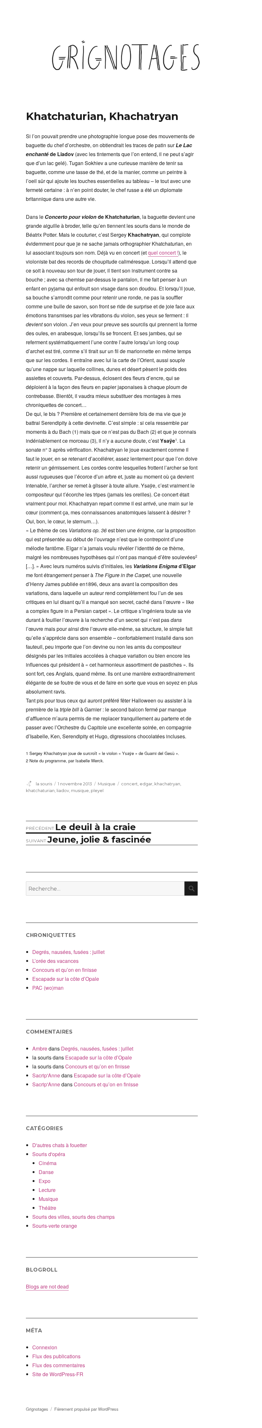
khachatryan (167, 783)
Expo (44, 1181)
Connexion (44, 1347)
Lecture (47, 1190)
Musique (106, 783)
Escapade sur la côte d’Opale (65, 978)
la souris (44, 783)
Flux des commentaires (58, 1365)
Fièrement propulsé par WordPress (86, 1409)
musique (80, 790)
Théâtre (47, 1207)
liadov (63, 790)
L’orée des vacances (55, 960)
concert (129, 783)
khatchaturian (40, 790)
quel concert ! (163, 252)
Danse (46, 1172)
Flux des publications (56, 1356)
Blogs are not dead (47, 1286)
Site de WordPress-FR (57, 1374)
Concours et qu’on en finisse (64, 969)
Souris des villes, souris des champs (73, 1216)
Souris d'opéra (48, 1154)
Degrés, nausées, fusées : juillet (68, 952)
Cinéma (48, 1163)
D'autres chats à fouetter (59, 1145)
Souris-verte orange (54, 1225)
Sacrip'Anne (46, 1075)
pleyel (97, 790)
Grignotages (37, 1409)
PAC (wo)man (48, 987)
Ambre (39, 1048)
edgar (146, 783)
